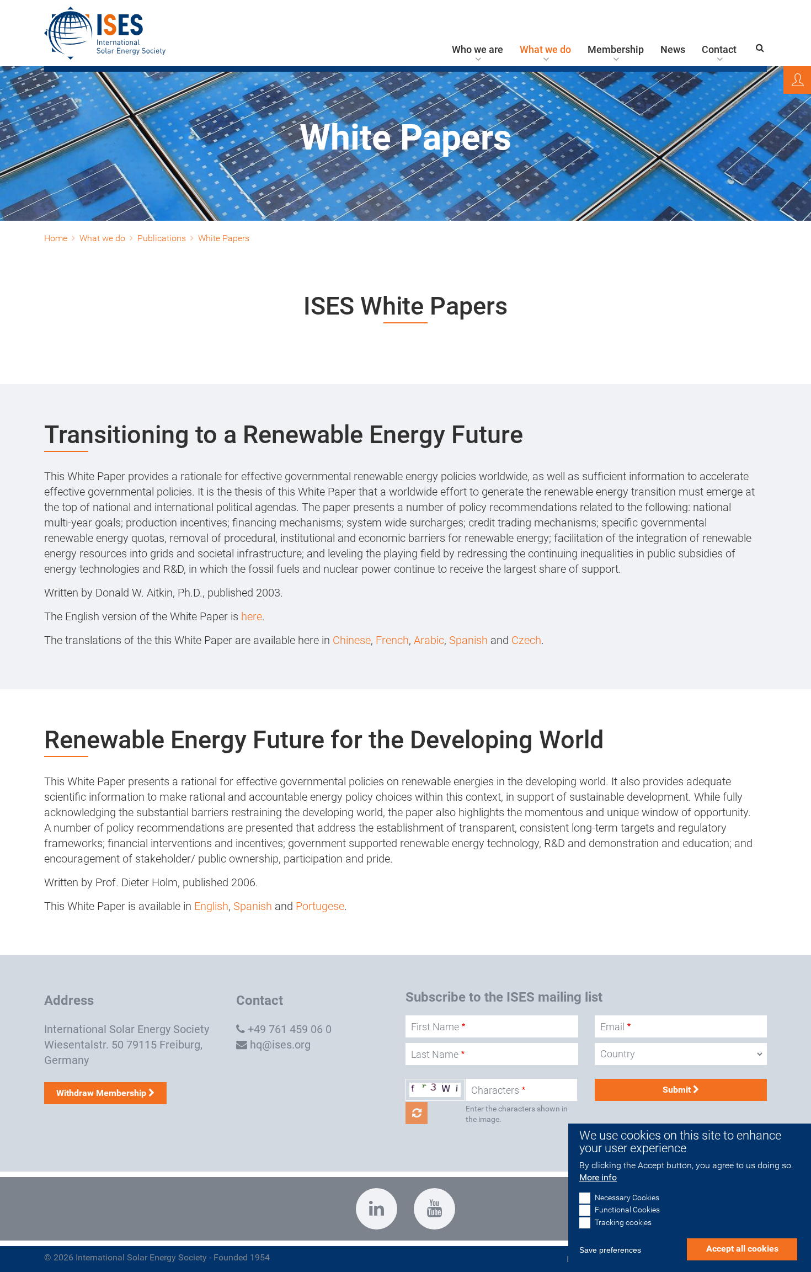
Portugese (320, 906)
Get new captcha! (417, 1113)
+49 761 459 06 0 (290, 1029)
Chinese (352, 640)
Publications (161, 238)
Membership (616, 49)
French (392, 640)
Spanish (469, 640)
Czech (526, 640)
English (211, 906)
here (251, 616)
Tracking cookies (623, 1222)
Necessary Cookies (627, 1198)
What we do (545, 49)
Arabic (429, 640)
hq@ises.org (280, 1044)
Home (55, 238)
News (672, 49)
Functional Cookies (627, 1210)
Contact (719, 49)
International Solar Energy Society (126, 1029)
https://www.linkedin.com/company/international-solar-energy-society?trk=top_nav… (376, 1209)
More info (598, 1178)
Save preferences (610, 1250)
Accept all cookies (742, 1248)
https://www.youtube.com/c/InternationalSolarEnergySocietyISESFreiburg (434, 1209)
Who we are (477, 49)
